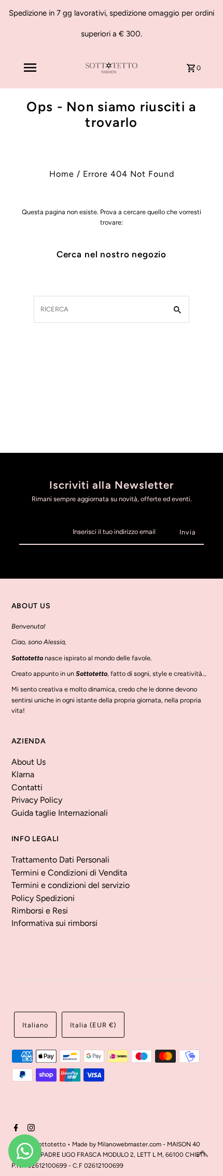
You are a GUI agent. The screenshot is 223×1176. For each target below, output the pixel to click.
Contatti (27, 787)
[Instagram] (30, 1128)
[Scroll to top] (202, 1155)
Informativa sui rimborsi (54, 923)
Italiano (35, 1025)
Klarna (22, 774)
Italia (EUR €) (93, 1025)
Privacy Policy (36, 800)
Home (61, 174)
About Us (28, 762)
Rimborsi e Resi (39, 911)
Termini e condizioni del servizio (70, 885)
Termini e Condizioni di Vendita (69, 873)
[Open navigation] (30, 68)
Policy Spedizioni (43, 898)
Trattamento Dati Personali (60, 860)
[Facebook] (14, 1128)
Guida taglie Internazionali (59, 813)
